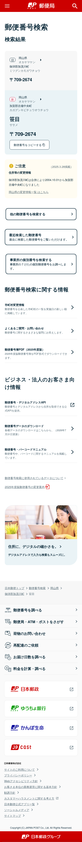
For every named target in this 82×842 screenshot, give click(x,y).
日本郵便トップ (14, 588)
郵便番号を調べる (27, 610)
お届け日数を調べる (29, 656)
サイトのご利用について (19, 769)
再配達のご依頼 (25, 645)
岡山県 (54, 588)
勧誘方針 (9, 793)
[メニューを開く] (7, 6)
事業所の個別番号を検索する (38, 263)
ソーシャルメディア (16, 810)
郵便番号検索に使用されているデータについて (34, 478)
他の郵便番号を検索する (27, 214)
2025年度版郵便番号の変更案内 (25, 487)
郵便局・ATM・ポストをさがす (38, 621)
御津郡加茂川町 (14, 594)
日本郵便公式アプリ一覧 (19, 804)
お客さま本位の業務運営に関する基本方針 (30, 787)
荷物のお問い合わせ (29, 633)
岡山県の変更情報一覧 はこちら (29, 192)
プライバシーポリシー (18, 775)
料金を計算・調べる (29, 668)
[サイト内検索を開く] (75, 6)
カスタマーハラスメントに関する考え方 (29, 798)
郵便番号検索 (37, 588)
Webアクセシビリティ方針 (21, 781)
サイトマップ (12, 816)
